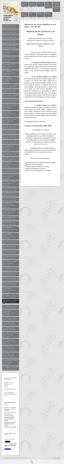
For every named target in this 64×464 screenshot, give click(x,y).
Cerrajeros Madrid (9, 415)
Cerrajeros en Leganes (10, 427)
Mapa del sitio (23, 458)
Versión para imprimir (11, 458)
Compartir (8, 449)
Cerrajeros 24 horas (9, 417)
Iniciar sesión (56, 458)
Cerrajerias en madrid (10, 422)
